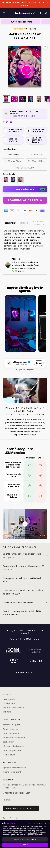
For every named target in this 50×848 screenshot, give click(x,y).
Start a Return (9, 755)
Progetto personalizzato (13, 707)
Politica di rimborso (11, 733)
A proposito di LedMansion (14, 767)
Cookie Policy (8, 742)
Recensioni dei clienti (12, 772)
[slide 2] (25, 355)
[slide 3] (27, 355)
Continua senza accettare (38, 823)
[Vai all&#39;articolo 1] (6, 99)
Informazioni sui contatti (13, 746)
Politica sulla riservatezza (14, 737)
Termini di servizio (10, 729)
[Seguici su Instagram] (4, 817)
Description (10, 223)
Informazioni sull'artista (38, 223)
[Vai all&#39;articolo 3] (22, 99)
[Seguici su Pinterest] (10, 817)
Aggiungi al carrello (25, 200)
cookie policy (32, 833)
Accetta (25, 845)
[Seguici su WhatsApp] (17, 817)
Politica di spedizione (12, 750)
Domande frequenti (11, 725)
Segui (39, 363)
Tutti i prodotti (9, 703)
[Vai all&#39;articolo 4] (30, 99)
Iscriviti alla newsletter (20, 808)
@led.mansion (20, 362)
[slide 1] (22, 355)
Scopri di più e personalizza (25, 839)
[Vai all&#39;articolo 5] (39, 99)
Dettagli (24, 223)
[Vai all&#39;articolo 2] (14, 99)
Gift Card (7, 712)
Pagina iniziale (9, 699)
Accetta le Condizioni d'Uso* (17, 793)
